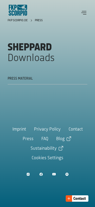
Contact (76, 129)
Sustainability (44, 148)
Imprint (19, 129)
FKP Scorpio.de (18, 20)
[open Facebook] (41, 174)
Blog (60, 139)
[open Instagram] (28, 174)
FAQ (44, 139)
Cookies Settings (47, 158)
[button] (83, 12)
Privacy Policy (47, 129)
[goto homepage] (18, 10)
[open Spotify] (66, 174)
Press (39, 20)
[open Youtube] (53, 174)
